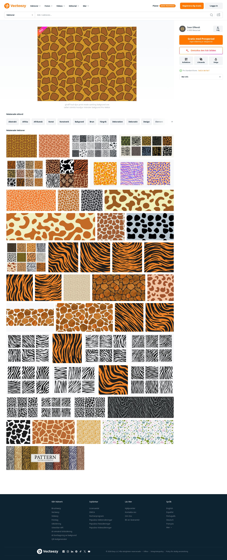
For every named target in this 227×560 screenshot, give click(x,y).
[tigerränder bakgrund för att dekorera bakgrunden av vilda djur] (63, 257)
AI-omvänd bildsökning (62, 531)
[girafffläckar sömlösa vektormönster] (110, 226)
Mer (85, 6)
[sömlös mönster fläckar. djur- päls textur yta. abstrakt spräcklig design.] (138, 432)
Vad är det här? (203, 70)
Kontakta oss (130, 512)
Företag (55, 520)
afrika (25, 121)
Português (170, 516)
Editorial (73, 6)
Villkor (146, 551)
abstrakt (12, 121)
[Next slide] (170, 122)
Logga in (214, 6)
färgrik (103, 121)
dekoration (117, 121)
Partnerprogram (96, 516)
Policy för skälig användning (177, 551)
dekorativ (133, 121)
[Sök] (211, 14)
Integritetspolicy (157, 551)
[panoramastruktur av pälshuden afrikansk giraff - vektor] (139, 200)
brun (92, 121)
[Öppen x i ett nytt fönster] (85, 551)
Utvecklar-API (57, 527)
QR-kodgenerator (59, 539)
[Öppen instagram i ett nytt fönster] (68, 551)
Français (170, 523)
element (159, 121)
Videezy (55, 516)
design (146, 121)
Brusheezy (56, 508)
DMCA (92, 512)
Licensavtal (94, 508)
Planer (155, 6)
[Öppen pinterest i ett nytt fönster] (76, 551)
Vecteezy (55, 512)
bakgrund (79, 121)
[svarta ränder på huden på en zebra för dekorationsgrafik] (152, 348)
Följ (218, 30)
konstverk (64, 121)
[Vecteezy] (15, 5)
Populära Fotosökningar (99, 523)
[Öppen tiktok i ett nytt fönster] (81, 551)
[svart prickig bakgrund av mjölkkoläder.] (150, 226)
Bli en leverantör (132, 520)
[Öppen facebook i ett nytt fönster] (64, 551)
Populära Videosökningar (100, 527)
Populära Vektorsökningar (100, 520)
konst (51, 121)
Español (169, 512)
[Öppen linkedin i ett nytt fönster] (72, 551)
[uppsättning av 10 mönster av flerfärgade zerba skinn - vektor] (45, 458)
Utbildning (56, 523)
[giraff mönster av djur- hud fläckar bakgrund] (31, 200)
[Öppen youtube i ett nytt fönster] (89, 551)
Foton (47, 6)
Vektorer (34, 6)
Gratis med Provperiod (201, 40)
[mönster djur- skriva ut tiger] (160, 287)
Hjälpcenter (130, 508)
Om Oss (128, 516)
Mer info (185, 77)
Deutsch (170, 520)
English (169, 508)
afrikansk (38, 121)
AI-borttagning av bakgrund (64, 535)
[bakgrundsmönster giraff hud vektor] (53, 432)
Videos (59, 6)
